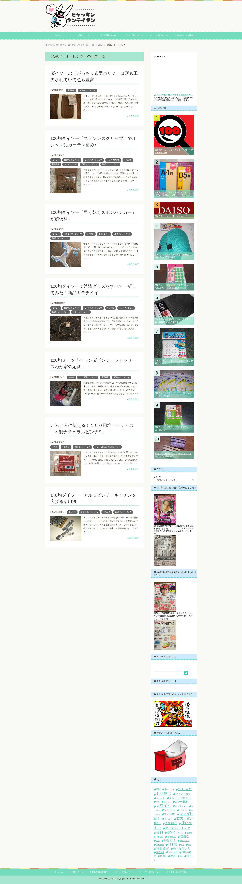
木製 (189, 845)
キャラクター (181, 806)
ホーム (58, 35)
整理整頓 (160, 845)
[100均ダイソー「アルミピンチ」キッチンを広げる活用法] (65, 539)
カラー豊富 (181, 801)
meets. (71, 377)
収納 (161, 837)
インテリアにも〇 (180, 798)
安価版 (184, 836)
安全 (158, 841)
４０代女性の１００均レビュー (107, 447)
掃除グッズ (184, 841)
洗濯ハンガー (104, 234)
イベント (160, 798)
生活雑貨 (71, 90)
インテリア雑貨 (113, 160)
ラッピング (168, 819)
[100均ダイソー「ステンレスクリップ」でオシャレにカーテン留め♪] (65, 191)
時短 (182, 845)
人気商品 (171, 823)
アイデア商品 (182, 794)
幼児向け (170, 840)
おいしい (169, 789)
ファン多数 (169, 814)
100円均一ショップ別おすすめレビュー (173, 216)
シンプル (169, 809)
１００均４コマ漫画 (184, 35)
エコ (158, 802)
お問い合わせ (83, 35)
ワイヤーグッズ (70, 164)
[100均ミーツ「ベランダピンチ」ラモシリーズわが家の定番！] (65, 404)
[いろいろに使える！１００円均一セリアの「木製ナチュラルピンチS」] (65, 474)
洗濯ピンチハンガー (60, 238)
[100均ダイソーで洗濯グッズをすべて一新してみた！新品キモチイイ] (65, 339)
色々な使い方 (181, 848)
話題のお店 (173, 852)
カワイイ (163, 806)
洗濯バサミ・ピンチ (87, 90)
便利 (159, 832)
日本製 (172, 844)
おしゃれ (185, 789)
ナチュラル (183, 810)
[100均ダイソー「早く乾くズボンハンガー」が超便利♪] (65, 265)
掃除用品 (55, 164)
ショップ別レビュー (134, 35)
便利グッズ (175, 832)
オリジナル (167, 802)
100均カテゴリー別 (72, 160)
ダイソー (55, 160)
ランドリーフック (126, 308)
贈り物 (163, 856)
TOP (56, 45)
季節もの (172, 836)
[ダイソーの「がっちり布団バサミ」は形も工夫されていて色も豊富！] (65, 117)
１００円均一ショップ (93, 160)
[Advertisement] (174, 73)
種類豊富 (162, 848)
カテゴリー (159, 477)
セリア (54, 447)
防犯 (181, 856)
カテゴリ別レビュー (159, 35)
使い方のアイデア (177, 828)
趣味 (173, 855)
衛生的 (160, 852)
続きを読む (134, 116)
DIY (158, 789)
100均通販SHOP (108, 35)
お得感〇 (163, 793)
